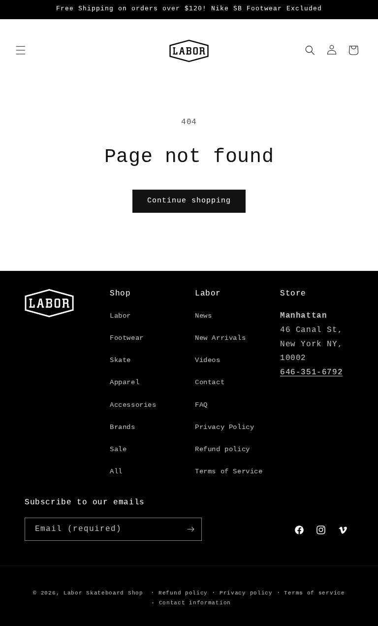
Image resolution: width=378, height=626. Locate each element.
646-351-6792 (311, 372)
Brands (122, 427)
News (203, 316)
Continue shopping (189, 201)
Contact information (195, 603)
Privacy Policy (224, 427)
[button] (21, 50)
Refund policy (222, 449)
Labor (120, 316)
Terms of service (314, 593)
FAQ (201, 405)
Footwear (127, 338)
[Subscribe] (190, 529)
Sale (118, 449)
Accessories (133, 405)
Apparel (124, 382)
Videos (207, 360)
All (116, 471)
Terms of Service (229, 471)
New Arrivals (220, 338)
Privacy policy (246, 593)
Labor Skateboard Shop (103, 593)
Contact (209, 382)
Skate (120, 360)
